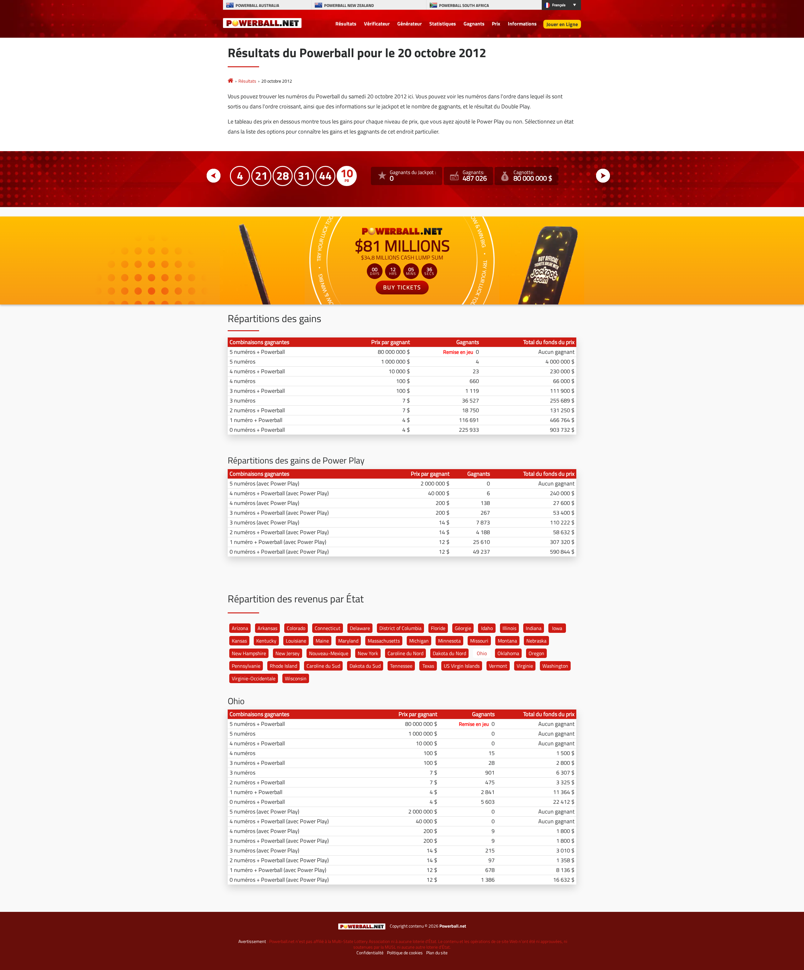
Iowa (557, 628)
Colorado (296, 628)
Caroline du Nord (405, 653)
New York (368, 653)
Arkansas (267, 628)
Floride (438, 628)
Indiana (533, 628)
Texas (428, 666)
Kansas (239, 640)
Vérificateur (377, 23)
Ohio (482, 653)
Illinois (509, 628)
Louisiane (296, 640)
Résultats (345, 23)
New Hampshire (249, 653)
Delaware (360, 628)
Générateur (409, 23)
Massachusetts (384, 640)
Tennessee (401, 666)
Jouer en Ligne (562, 24)
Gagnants (474, 23)
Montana (507, 640)
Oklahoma (508, 653)
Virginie (525, 666)
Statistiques (442, 23)
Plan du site (437, 953)
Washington (555, 666)
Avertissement (252, 941)
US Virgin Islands (462, 666)
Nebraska (536, 640)
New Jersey (287, 653)
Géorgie (463, 628)
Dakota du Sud (365, 666)
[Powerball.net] (262, 22)
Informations (522, 23)
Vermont (498, 666)
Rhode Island (283, 666)
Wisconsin (296, 678)
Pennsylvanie (246, 666)
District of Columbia (400, 628)
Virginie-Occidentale (253, 678)
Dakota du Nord (449, 653)
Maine (322, 640)
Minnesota (449, 640)
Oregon (536, 653)
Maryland (348, 640)
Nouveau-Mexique (328, 653)
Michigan (419, 640)
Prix (496, 23)
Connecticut (327, 628)
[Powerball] (230, 81)
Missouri (479, 640)
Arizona (240, 628)
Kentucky (266, 640)
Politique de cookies (405, 953)
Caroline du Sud (323, 666)
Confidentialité (369, 953)
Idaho (487, 628)
